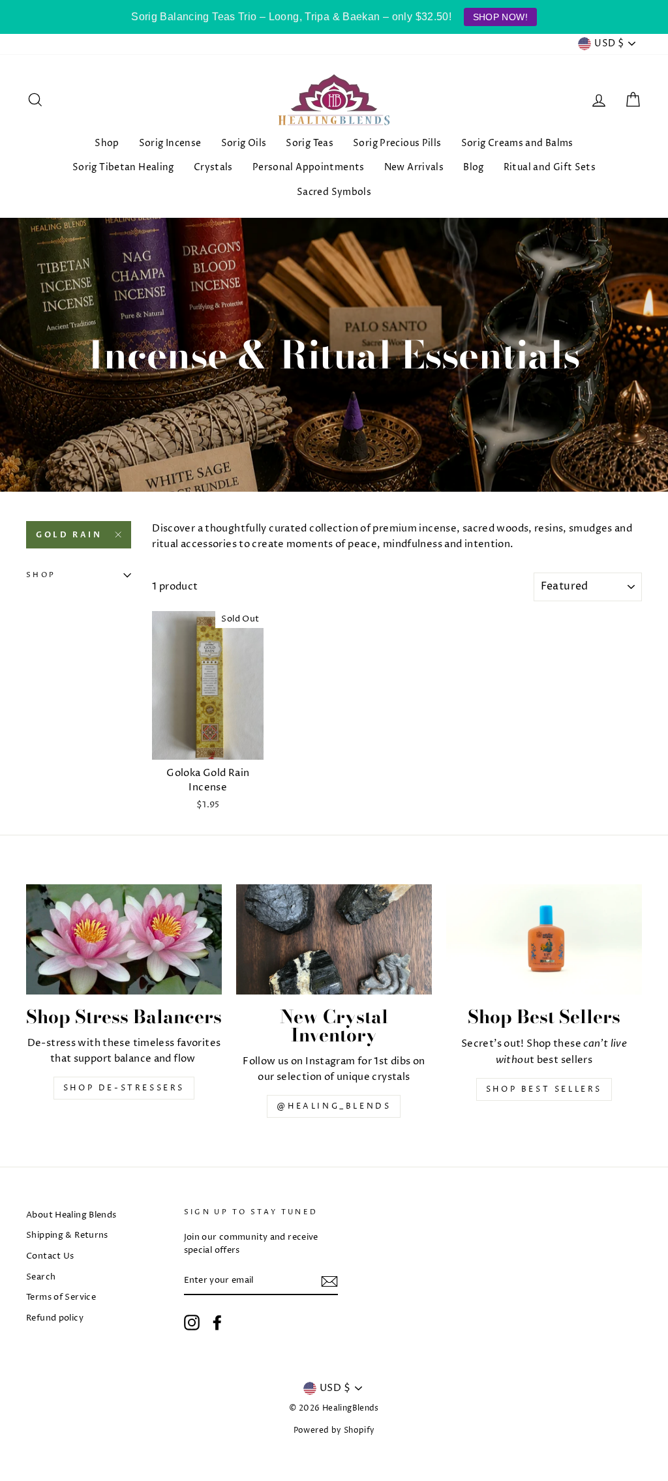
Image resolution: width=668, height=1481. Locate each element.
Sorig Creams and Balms (517, 143)
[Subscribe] (329, 1281)
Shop (107, 143)
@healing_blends (334, 1106)
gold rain (69, 535)
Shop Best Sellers (544, 1089)
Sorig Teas (309, 143)
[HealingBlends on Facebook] (217, 1322)
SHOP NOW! (500, 17)
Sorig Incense (170, 143)
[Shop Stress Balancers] (124, 939)
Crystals (213, 167)
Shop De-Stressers (124, 1088)
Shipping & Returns (67, 1235)
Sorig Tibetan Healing (123, 167)
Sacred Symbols (334, 192)
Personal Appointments (308, 167)
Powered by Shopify (334, 1430)
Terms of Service (61, 1297)
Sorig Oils (244, 143)
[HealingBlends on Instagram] (192, 1322)
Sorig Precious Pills (397, 143)
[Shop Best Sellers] (544, 939)
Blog (473, 167)
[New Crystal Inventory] (334, 939)
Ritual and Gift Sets (550, 167)
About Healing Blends (71, 1215)
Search (40, 1277)
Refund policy (55, 1318)
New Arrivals (414, 167)
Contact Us (50, 1256)
